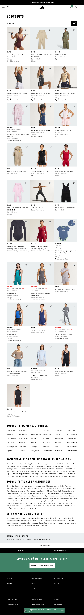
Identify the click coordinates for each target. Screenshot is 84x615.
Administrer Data (36, 599)
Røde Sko (46, 447)
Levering (9, 578)
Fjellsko (58, 442)
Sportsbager (23, 430)
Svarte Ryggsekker (59, 447)
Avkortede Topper (10, 443)
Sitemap (9, 583)
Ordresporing (58, 578)
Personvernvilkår (12, 604)
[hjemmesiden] (42, 8)
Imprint (33, 583)
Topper (9, 451)
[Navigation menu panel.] (3, 7)
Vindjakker (22, 447)
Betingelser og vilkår (37, 604)
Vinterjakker (59, 438)
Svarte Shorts (72, 447)
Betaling (57, 583)
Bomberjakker (12, 447)
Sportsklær (47, 434)
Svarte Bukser (36, 434)
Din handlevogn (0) (60, 550)
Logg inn (21, 550)
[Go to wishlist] (8, 7)
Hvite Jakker (71, 438)
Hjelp (8, 589)
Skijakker (46, 438)
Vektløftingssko (72, 434)
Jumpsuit (10, 434)
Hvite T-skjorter (33, 430)
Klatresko (58, 451)
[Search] (75, 7)
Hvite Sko (46, 430)
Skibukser (46, 442)
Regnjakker (35, 451)
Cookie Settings (12, 599)
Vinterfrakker (11, 430)
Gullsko (33, 442)
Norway (45, 612)
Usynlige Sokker (34, 447)
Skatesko (58, 434)
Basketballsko (72, 442)
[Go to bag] (80, 7)
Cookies (56, 599)
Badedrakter (23, 434)
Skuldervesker (48, 451)
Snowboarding (24, 438)
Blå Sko (33, 438)
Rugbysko (58, 430)
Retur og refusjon (36, 578)
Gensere (22, 442)
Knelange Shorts (22, 451)
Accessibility (58, 604)
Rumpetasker (11, 438)
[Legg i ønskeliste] (26, 31)
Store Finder (35, 589)
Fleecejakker (71, 430)
